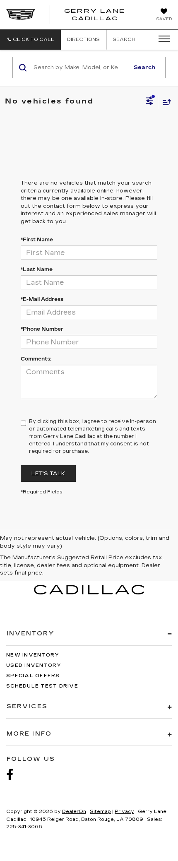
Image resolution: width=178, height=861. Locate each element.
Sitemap (100, 811)
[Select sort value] (164, 102)
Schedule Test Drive (42, 686)
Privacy (124, 811)
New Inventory (32, 655)
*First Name (37, 240)
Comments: (36, 359)
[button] (30, 39)
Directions (83, 39)
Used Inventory (34, 665)
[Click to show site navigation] (161, 39)
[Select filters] (149, 102)
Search (144, 67)
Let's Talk (48, 473)
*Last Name (37, 269)
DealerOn (74, 811)
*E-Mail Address (42, 299)
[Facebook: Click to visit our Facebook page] (14, 775)
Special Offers (33, 675)
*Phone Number (42, 329)
